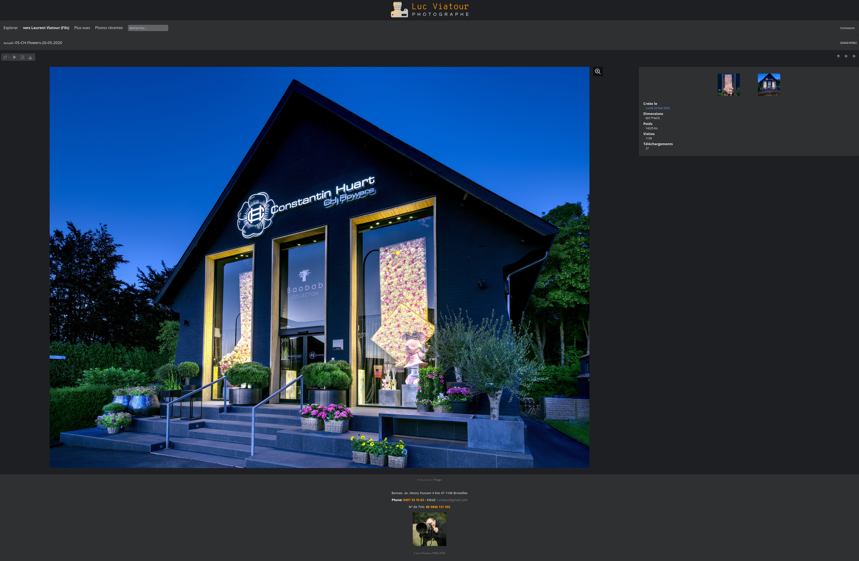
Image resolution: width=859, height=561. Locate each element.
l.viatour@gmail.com (452, 500)
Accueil (8, 43)
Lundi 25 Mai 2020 (658, 108)
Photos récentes (109, 27)
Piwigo (438, 480)
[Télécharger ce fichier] (30, 57)
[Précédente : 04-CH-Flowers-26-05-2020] (846, 56)
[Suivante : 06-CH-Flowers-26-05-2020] (854, 56)
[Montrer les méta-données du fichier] (22, 57)
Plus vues (82, 27)
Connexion (847, 28)
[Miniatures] (838, 56)
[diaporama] (15, 57)
